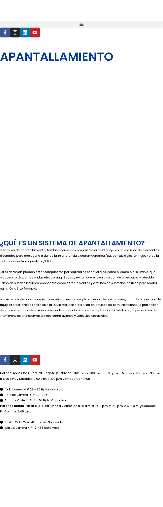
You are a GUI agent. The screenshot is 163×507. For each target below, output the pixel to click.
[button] (81, 24)
